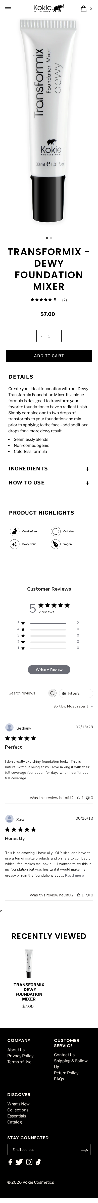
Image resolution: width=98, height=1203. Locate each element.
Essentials (16, 1116)
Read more (74, 875)
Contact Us (64, 1054)
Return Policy (66, 1073)
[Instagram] (29, 1162)
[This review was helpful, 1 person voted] (78, 798)
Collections (17, 1110)
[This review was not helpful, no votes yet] (87, 798)
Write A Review (49, 669)
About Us (16, 1049)
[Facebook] (10, 1162)
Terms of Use (19, 1061)
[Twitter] (19, 1162)
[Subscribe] (84, 1150)
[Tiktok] (38, 1162)
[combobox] (73, 706)
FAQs (59, 1079)
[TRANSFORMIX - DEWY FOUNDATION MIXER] (29, 963)
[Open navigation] (8, 9)
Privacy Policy (20, 1055)
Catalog (14, 1122)
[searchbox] (26, 693)
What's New (18, 1104)
